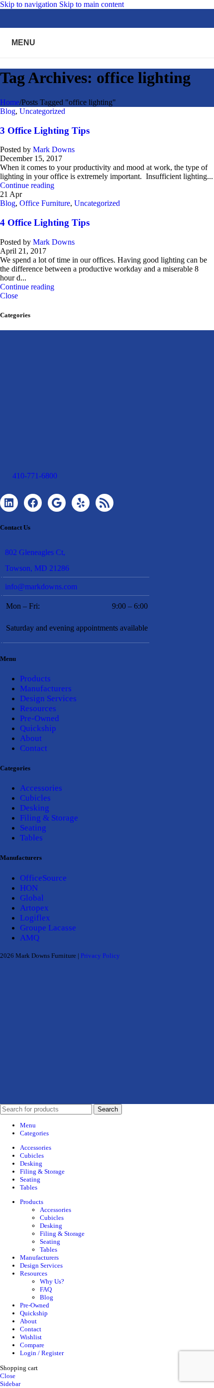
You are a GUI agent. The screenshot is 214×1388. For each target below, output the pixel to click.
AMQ (29, 937)
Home (9, 102)
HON (29, 888)
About (31, 738)
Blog (7, 111)
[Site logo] (107, 60)
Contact (33, 748)
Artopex (34, 908)
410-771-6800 (34, 475)
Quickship (38, 728)
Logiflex (35, 918)
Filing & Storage (49, 818)
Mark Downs (54, 149)
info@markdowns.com (41, 586)
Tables (31, 837)
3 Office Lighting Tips (45, 130)
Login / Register (42, 1353)
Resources (38, 708)
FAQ (46, 1289)
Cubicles (35, 798)
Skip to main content (91, 4)
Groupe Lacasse (48, 927)
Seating (33, 828)
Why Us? (52, 1281)
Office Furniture (44, 203)
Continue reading (27, 185)
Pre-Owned (39, 718)
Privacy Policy (100, 955)
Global (32, 898)
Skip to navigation (29, 4)
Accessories (41, 788)
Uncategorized (42, 111)
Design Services (48, 698)
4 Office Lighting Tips (45, 222)
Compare (32, 1345)
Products (35, 678)
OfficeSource (43, 878)
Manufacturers (46, 688)
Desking (34, 808)
